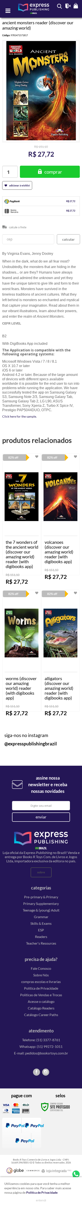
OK (68, 239)
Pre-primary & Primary (41, 897)
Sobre (41, 872)
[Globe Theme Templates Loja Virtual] (23, 1171)
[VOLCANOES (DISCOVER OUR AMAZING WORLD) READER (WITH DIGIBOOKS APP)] (60, 514)
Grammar (41, 917)
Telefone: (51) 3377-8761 (41, 1040)
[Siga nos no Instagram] (45, 1072)
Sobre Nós (41, 975)
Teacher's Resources (41, 943)
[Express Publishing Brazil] (33, 11)
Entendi (41, 1200)
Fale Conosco (41, 968)
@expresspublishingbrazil (30, 743)
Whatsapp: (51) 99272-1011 (41, 1046)
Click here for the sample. (19, 416)
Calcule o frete (17, 227)
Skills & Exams (41, 923)
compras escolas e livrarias (41, 981)
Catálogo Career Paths (41, 1015)
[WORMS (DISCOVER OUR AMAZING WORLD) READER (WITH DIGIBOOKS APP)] (21, 650)
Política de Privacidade (41, 988)
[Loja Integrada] (57, 1171)
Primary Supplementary (41, 903)
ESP (41, 930)
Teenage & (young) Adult (41, 910)
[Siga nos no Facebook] (36, 1072)
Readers (41, 936)
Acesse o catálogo (41, 1001)
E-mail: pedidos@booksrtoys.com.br (41, 1053)
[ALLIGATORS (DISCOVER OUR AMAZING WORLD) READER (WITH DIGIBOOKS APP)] (60, 650)
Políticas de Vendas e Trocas (41, 995)
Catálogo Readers (41, 1008)
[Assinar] (41, 817)
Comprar (53, 172)
